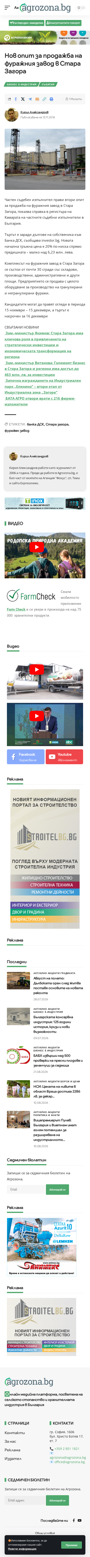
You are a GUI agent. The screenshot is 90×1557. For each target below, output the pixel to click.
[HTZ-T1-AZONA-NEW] (45, 1381)
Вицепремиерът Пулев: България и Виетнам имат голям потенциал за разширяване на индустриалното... (55, 1130)
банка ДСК (35, 424)
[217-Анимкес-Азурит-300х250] (41, 1246)
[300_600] (45, 858)
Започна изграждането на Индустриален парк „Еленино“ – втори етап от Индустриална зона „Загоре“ (43, 386)
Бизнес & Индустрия (21, 84)
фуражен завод (17, 430)
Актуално (40, 973)
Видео (13, 646)
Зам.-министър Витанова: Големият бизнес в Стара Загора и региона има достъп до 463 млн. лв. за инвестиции (45, 368)
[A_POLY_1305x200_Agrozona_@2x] (45, 37)
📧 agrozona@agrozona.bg (68, 1455)
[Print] (51, 99)
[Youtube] (64, 756)
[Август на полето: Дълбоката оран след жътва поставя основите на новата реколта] (18, 980)
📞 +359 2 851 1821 (64, 1448)
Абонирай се (57, 1189)
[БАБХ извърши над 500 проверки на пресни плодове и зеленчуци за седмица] (18, 1055)
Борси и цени (70, 1081)
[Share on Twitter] (23, 99)
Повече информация (22, 1548)
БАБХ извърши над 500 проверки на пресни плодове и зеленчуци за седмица (58, 1060)
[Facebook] (26, 756)
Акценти (54, 973)
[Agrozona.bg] (45, 8)
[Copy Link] (44, 99)
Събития (48, 84)
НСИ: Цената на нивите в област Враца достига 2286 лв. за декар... (56, 1091)
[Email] (37, 99)
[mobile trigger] (8, 8)
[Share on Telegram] (30, 99)
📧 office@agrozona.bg (67, 1462)
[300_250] (41, 1326)
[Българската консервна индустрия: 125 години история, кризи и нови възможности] (18, 1016)
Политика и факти (46, 1115)
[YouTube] (79, 1520)
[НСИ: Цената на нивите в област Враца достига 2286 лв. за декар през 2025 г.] (18, 1089)
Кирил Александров (34, 112)
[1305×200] (45, 503)
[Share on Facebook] (15, 99)
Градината (67, 973)
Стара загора (57, 424)
